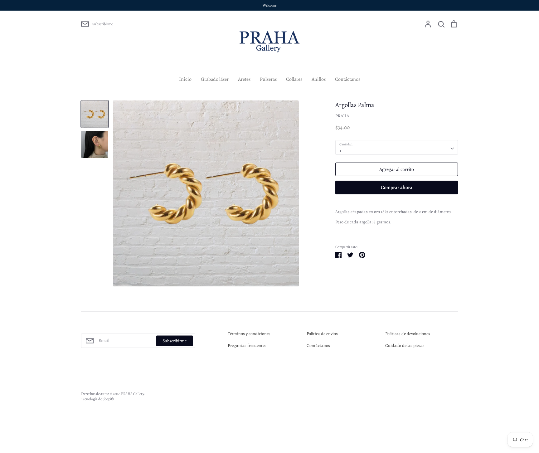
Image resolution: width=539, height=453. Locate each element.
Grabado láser (215, 79)
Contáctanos (347, 79)
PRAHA (342, 116)
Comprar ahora (396, 187)
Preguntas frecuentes (247, 345)
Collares (294, 79)
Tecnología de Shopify (97, 399)
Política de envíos (322, 334)
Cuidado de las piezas (405, 345)
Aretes (244, 79)
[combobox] (396, 147)
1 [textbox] (340, 150)
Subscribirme (175, 341)
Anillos (319, 79)
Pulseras (268, 79)
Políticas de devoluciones (407, 334)
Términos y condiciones (249, 334)
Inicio (185, 79)
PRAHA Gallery (132, 393)
